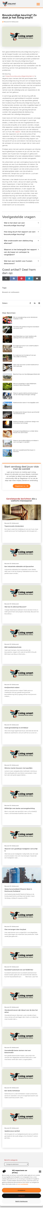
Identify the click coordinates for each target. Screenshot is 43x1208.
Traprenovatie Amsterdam (14, 526)
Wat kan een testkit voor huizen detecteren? (21, 262)
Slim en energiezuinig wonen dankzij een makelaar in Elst (25, 317)
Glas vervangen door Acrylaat (15, 929)
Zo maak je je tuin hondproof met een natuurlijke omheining (24, 355)
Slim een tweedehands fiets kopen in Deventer (24, 450)
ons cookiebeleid (23, 1184)
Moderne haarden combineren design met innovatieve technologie (26, 422)
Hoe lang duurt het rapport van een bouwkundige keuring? (21, 233)
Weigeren (21, 1196)
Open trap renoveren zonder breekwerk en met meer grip (26, 365)
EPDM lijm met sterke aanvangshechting (19, 808)
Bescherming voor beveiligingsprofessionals (26, 374)
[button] (40, 1172)
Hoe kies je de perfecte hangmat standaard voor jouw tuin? (26, 327)
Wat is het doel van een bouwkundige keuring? (21, 224)
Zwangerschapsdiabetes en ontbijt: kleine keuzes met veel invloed (25, 431)
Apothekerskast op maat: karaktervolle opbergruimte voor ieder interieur (24, 336)
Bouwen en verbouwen (11, 21)
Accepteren (21, 1190)
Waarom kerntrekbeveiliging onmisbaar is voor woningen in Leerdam (25, 441)
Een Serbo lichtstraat (12, 1091)
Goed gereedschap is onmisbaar (16, 728)
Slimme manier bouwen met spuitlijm (18, 768)
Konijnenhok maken (12, 687)
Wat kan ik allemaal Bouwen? (15, 607)
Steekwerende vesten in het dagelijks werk (26, 402)
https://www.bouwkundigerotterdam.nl (19, 76)
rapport (18, 132)
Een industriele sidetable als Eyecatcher (19, 566)
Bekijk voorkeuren (21, 1201)
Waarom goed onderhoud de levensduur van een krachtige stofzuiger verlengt (25, 393)
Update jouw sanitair (12, 1131)
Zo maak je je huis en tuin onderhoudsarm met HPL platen (26, 346)
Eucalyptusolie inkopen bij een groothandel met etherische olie (26, 412)
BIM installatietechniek (12, 647)
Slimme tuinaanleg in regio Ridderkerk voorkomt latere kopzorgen (24, 384)
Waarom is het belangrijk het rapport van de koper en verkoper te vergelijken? (21, 252)
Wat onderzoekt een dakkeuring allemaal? (21, 242)
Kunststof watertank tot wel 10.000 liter (18, 970)
